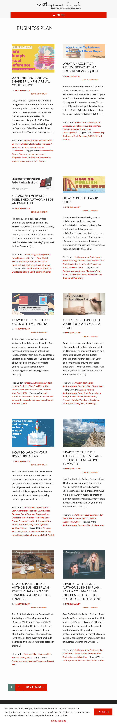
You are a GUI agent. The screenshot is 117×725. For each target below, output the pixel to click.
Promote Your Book (27, 147)
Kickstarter (35, 143)
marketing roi (47, 661)
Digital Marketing (71, 129)
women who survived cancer (33, 161)
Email (25, 261)
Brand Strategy (70, 260)
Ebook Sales (85, 129)
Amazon (78, 122)
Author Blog (89, 122)
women (15, 161)
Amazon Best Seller (83, 382)
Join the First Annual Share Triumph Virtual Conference (31, 81)
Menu (61, 15)
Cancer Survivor (19, 154)
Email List (32, 261)
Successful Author (71, 521)
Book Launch (96, 257)
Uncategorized (70, 132)
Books (82, 271)
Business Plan (45, 140)
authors (74, 271)
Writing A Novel (19, 528)
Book (80, 393)
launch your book (34, 535)
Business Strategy (20, 143)
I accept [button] (103, 711)
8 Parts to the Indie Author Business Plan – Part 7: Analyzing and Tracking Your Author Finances (31, 591)
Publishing (75, 403)
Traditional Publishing (73, 277)
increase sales (38, 400)
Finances (42, 654)
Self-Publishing (75, 267)
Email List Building (20, 271)
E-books (72, 396)
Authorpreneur (31, 140)
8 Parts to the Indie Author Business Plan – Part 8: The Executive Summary (82, 457)
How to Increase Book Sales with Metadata (31, 321)
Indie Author (18, 389)
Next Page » (33, 687)
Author (90, 389)
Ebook (80, 396)
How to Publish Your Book (80, 200)
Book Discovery (19, 258)
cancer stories (46, 150)
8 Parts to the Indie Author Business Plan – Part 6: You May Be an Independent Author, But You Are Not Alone (82, 591)
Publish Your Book (78, 274)
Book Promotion (91, 393)
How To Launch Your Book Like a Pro (29, 454)
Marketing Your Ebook (78, 264)
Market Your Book (33, 389)
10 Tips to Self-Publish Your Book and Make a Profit (81, 323)
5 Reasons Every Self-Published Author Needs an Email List (32, 199)
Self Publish (48, 535)
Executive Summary (72, 518)
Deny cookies (58, 720)
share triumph (28, 157)
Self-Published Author (40, 271)
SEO (25, 393)
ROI (49, 654)
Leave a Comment (39, 94)
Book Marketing (35, 268)
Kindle (87, 396)
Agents (66, 271)
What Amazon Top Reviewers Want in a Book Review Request (81, 67)
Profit (93, 396)
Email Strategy (43, 265)
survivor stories (43, 157)
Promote (67, 400)
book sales (27, 396)
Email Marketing (27, 265)
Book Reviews (79, 125)
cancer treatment (36, 154)
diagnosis (16, 157)
